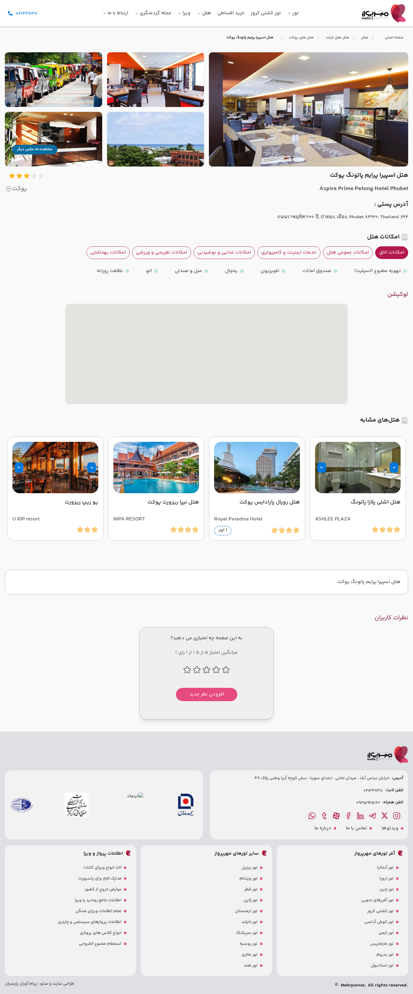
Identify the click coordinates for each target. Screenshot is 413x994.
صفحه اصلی (394, 37)
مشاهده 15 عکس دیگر (35, 149)
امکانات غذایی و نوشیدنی (224, 252)
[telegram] (373, 815)
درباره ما (322, 828)
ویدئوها (390, 828)
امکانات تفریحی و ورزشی (161, 252)
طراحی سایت (62, 983)
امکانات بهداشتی (108, 252)
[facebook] (349, 815)
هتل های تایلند (337, 37)
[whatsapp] (312, 815)
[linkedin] (361, 815)
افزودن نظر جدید (206, 694)
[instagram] (397, 815)
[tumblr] (324, 815)
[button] (394, 467)
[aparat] (336, 815)
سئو (43, 983)
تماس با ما (356, 828)
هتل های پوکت (301, 37)
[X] (385, 815)
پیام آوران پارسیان (21, 983)
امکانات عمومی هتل (348, 252)
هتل (364, 37)
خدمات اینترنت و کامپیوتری (289, 252)
